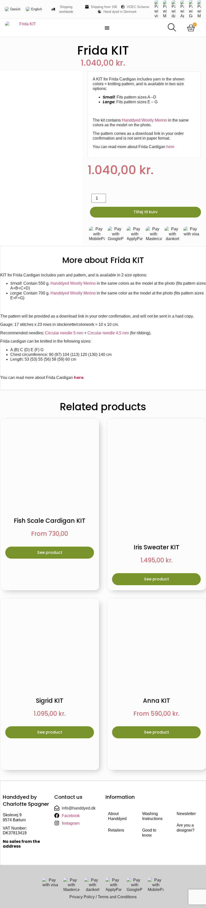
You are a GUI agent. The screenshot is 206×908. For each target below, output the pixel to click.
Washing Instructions (152, 816)
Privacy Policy (82, 897)
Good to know (149, 832)
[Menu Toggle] (107, 27)
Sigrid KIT (49, 700)
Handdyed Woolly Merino (144, 120)
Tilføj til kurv (145, 212)
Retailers (116, 830)
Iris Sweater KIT (156, 547)
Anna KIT (156, 700)
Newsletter (186, 814)
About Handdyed (117, 816)
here (170, 147)
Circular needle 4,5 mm (108, 333)
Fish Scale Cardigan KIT (49, 521)
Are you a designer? (185, 827)
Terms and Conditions (117, 897)
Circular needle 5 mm (64, 333)
